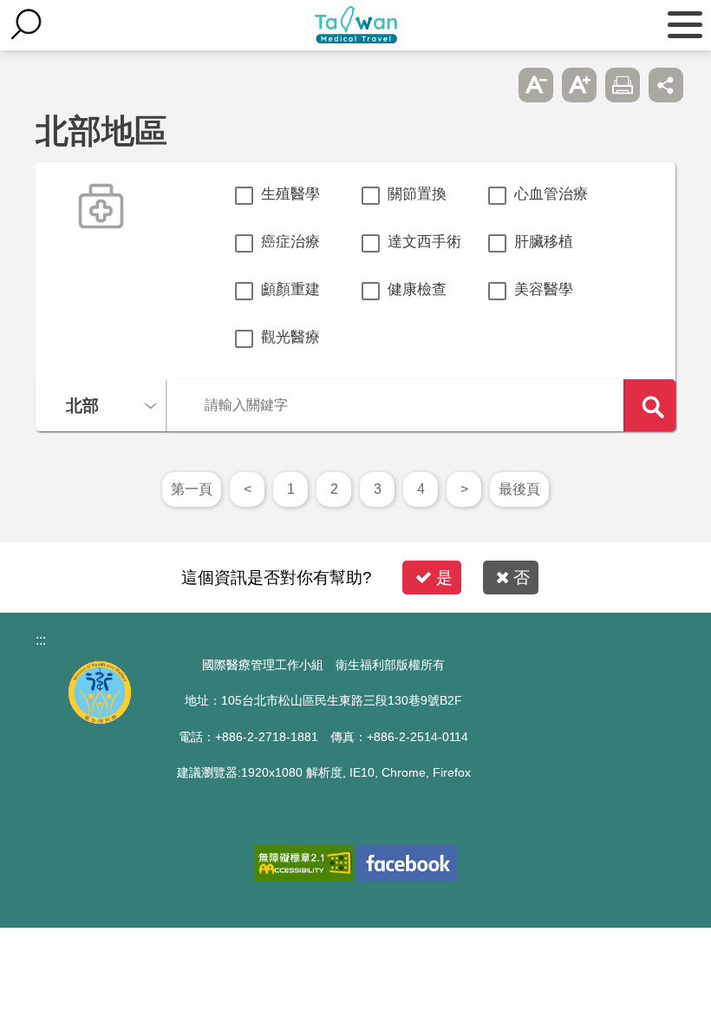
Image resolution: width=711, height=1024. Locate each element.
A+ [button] (579, 85)
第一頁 (191, 489)
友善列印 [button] (622, 85)
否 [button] (521, 577)
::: (41, 640)
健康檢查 (417, 289)
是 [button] (444, 577)
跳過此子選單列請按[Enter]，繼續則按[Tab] (492, 85)
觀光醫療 (290, 337)
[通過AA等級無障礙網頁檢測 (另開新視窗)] (304, 863)
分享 (666, 85)
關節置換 (417, 194)
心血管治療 (551, 194)
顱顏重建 (290, 289)
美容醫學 (543, 289)
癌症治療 (290, 241)
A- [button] (536, 85)
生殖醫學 (290, 194)
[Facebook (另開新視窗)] (407, 863)
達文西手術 (424, 241)
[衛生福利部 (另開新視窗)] (100, 719)
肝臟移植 (543, 241)
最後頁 (519, 489)
